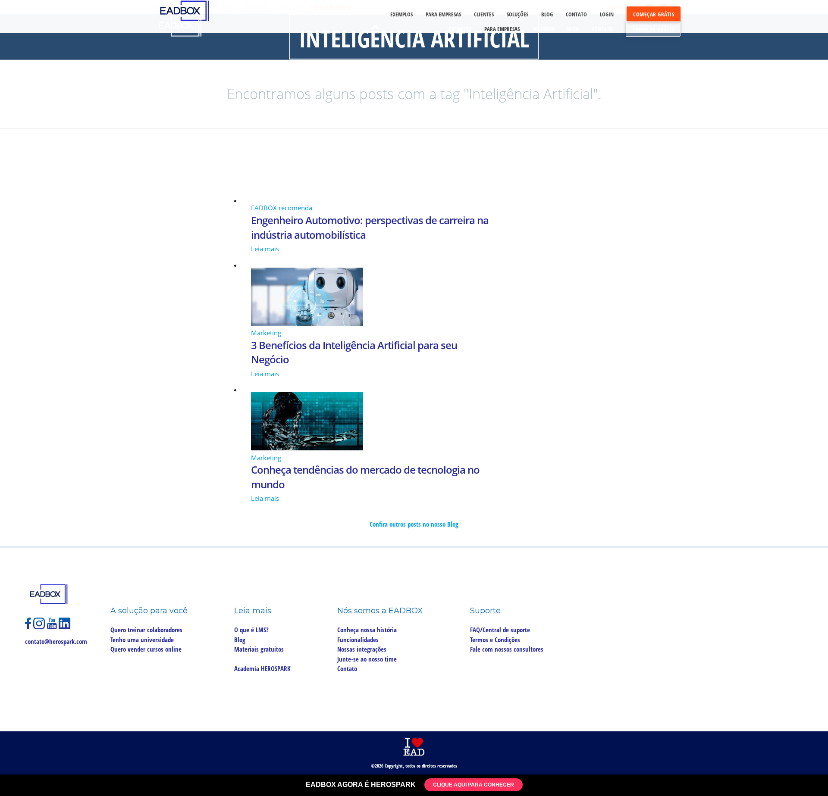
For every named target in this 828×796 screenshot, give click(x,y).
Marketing (266, 332)
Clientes (484, 14)
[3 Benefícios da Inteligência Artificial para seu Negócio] (414, 298)
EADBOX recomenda (281, 207)
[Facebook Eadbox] (29, 627)
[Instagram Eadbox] (40, 627)
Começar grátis (653, 29)
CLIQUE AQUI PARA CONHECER (473, 785)
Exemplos (460, 29)
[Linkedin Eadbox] (65, 627)
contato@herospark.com (56, 641)
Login (607, 14)
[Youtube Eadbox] (53, 627)
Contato (602, 29)
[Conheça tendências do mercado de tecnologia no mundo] (414, 422)
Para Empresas (502, 29)
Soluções (543, 29)
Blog (573, 29)
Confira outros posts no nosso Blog (414, 524)
